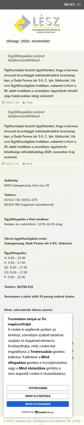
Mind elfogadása (38, 404)
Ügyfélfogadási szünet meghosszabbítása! (26, 58)
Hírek (29, 102)
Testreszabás (37, 388)
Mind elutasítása (37, 396)
